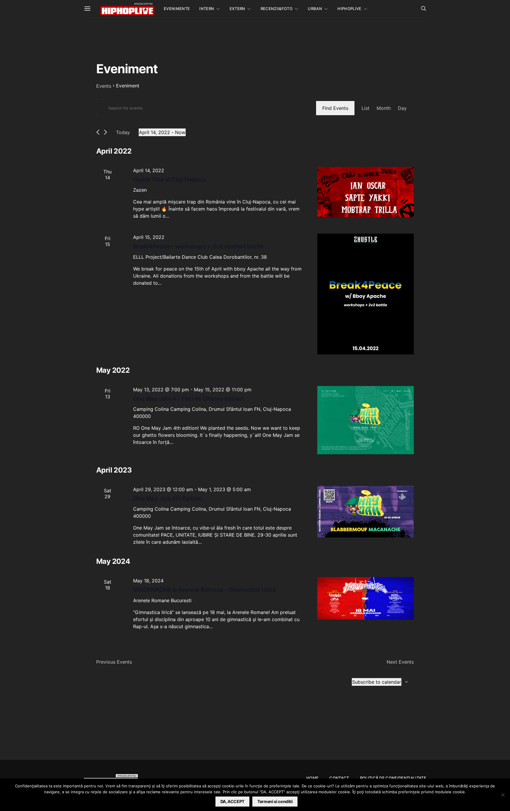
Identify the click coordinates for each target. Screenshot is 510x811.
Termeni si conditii (274, 801)
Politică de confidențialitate (393, 778)
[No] (503, 795)
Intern (206, 8)
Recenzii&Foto (276, 8)
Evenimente (177, 8)
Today (123, 132)
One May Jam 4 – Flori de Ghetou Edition (188, 398)
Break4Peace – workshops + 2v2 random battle (198, 246)
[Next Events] (105, 132)
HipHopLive (349, 8)
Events (103, 86)
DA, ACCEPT (232, 801)
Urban (315, 8)
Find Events (335, 108)
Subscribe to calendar (376, 682)
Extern (237, 8)
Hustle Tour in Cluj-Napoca (169, 179)
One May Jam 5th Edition (167, 498)
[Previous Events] (97, 132)
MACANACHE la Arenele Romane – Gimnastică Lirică (204, 589)
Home (312, 778)
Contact (339, 778)
